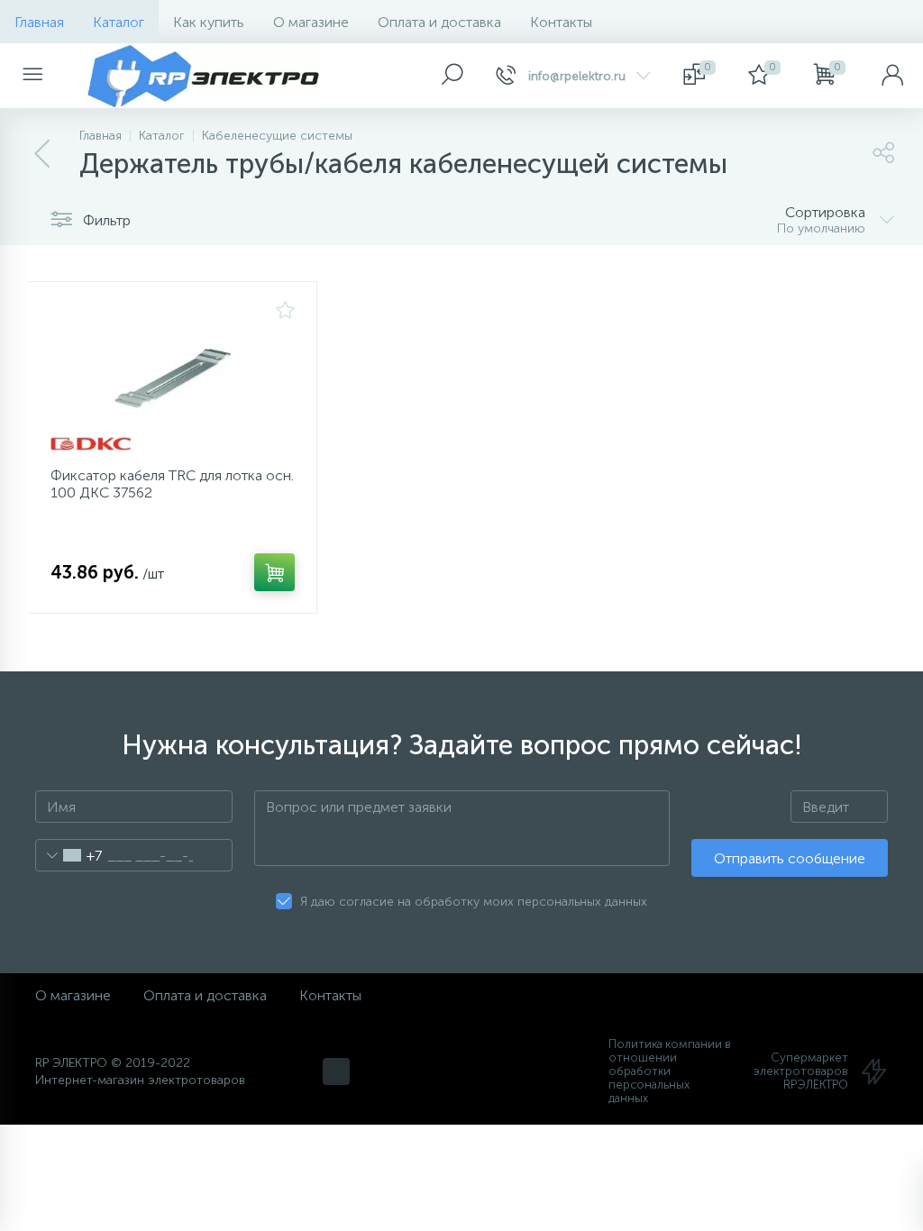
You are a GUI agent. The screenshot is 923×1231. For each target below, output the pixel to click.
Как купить (208, 22)
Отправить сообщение (789, 858)
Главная (39, 22)
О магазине (311, 22)
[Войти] (892, 75)
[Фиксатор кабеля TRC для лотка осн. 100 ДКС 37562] (172, 377)
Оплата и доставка (439, 22)
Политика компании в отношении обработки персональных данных (669, 1071)
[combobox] (69, 855)
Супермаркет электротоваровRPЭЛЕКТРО (801, 1071)
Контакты (561, 22)
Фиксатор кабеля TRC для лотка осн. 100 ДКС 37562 (172, 484)
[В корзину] (274, 572)
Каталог (118, 22)
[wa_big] (336, 1071)
